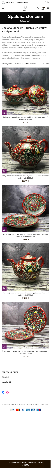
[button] (4, 112)
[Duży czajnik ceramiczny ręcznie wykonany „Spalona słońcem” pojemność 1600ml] (25, 149)
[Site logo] (25, 8)
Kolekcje (18, 64)
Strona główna (7, 64)
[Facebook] (3, 392)
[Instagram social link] (47, 2)
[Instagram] (7, 392)
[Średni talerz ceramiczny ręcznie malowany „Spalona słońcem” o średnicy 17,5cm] (25, 325)
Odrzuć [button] (47, 464)
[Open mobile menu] (3, 8)
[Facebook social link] (45, 2)
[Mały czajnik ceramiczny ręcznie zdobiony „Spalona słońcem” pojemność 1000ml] (25, 267)
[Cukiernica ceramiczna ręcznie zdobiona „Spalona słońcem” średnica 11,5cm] (25, 91)
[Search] (37, 8)
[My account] (48, 8)
